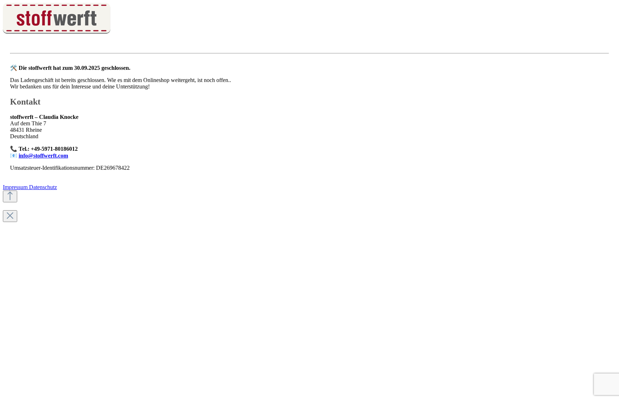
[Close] (10, 216)
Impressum (16, 187)
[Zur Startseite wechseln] (56, 32)
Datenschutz (43, 187)
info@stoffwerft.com (43, 156)
